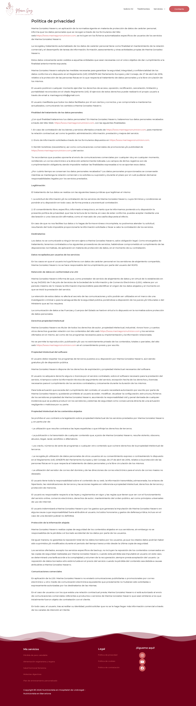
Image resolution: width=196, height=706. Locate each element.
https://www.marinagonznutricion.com (56, 35)
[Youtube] (142, 662)
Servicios (158, 9)
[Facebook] (142, 668)
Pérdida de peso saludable (35, 655)
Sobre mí (128, 9)
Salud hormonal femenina (34, 668)
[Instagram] (142, 655)
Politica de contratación (108, 667)
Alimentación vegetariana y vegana (39, 661)
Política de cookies (106, 661)
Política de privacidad (107, 655)
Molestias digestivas (32, 674)
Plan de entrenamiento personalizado (40, 681)
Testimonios (143, 9)
